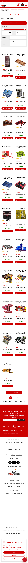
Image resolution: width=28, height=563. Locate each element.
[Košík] (22, 4)
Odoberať (21, 419)
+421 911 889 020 (17, 442)
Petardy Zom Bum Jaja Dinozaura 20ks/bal (20, 332)
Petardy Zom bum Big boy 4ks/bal (20, 147)
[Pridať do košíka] (7, 76)
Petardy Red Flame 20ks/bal (7, 271)
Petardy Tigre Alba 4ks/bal (20, 178)
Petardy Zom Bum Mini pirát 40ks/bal (20, 271)
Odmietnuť (14, 558)
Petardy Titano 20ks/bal (20, 208)
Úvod (2, 9)
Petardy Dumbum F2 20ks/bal (7, 209)
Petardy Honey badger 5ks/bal (20, 86)
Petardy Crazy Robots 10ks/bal (7, 302)
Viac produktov (14, 392)
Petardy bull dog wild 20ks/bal (7, 147)
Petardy (7, 9)
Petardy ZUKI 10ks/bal (20, 116)
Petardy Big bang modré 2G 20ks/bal (7, 178)
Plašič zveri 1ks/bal (7, 116)
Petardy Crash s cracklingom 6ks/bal (7, 332)
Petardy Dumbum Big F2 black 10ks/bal (20, 302)
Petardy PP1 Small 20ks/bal (20, 55)
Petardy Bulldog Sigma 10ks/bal (20, 240)
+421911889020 (18, 1)
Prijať (14, 552)
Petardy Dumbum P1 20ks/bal (7, 240)
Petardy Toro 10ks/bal (7, 54)
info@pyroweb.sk (7, 1)
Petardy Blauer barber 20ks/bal (7, 86)
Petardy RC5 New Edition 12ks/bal (7, 363)
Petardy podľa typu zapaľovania (17, 9)
